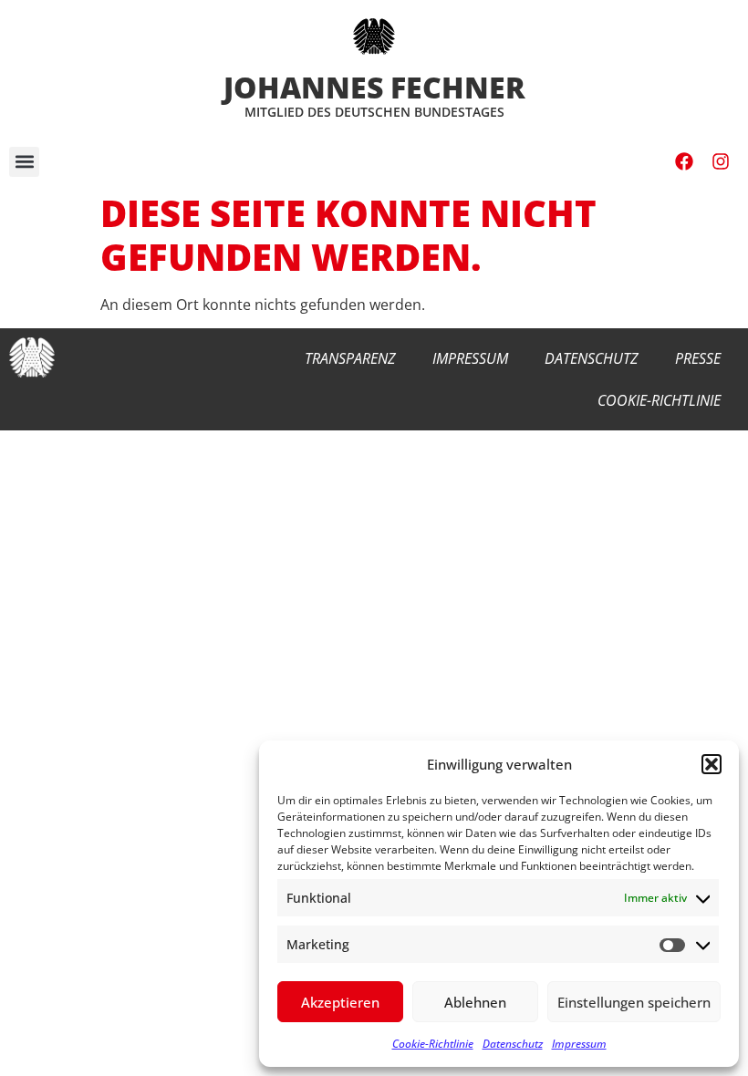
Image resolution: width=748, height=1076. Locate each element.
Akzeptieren (340, 1002)
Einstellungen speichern (634, 1002)
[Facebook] (684, 161)
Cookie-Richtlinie (432, 1043)
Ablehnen (475, 1002)
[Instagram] (720, 161)
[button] (711, 764)
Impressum (579, 1043)
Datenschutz (513, 1043)
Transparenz (350, 358)
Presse (698, 358)
